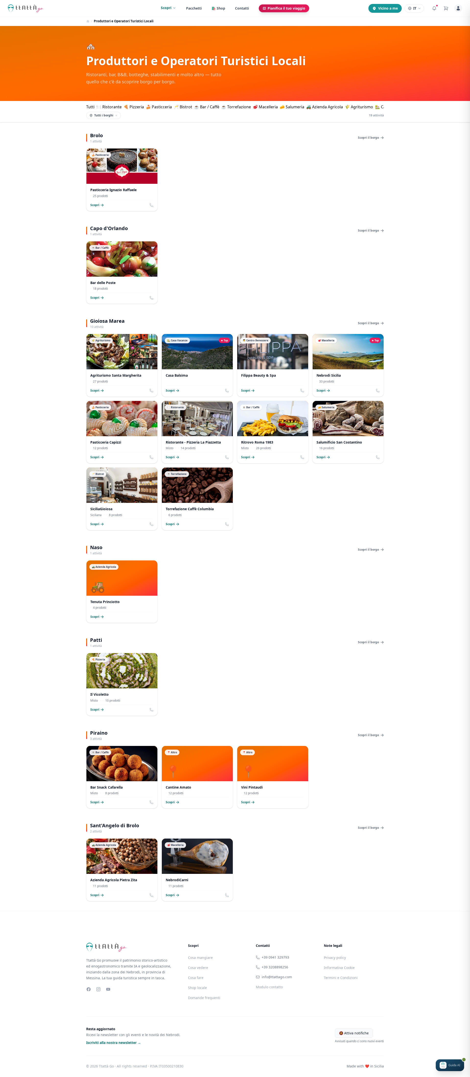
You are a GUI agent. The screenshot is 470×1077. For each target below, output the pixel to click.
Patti (96, 640)
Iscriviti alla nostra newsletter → (113, 1042)
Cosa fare (195, 977)
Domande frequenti (204, 997)
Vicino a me (388, 8)
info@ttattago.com (277, 977)
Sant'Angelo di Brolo (114, 825)
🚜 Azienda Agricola (324, 107)
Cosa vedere (198, 967)
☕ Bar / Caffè (206, 107)
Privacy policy (335, 957)
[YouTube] (108, 989)
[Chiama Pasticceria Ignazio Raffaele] (151, 205)
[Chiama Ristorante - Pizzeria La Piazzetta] (227, 457)
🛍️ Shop (218, 8)
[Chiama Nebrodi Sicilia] (378, 391)
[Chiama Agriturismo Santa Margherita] (151, 391)
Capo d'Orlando (109, 228)
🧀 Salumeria (292, 107)
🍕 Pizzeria (134, 107)
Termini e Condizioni (341, 977)
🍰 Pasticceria (159, 107)
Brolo (96, 135)
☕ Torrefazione (236, 107)
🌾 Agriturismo (359, 107)
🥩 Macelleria (265, 107)
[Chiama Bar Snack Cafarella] (151, 802)
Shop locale (197, 987)
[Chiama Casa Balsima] (227, 391)
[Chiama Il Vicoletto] (151, 710)
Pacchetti (194, 8)
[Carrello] (446, 8)
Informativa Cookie (339, 967)
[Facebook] (88, 989)
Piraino (98, 733)
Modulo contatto (269, 987)
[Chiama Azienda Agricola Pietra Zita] (151, 895)
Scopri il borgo (368, 138)
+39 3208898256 (275, 967)
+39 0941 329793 (275, 957)
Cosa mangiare (200, 957)
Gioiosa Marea (107, 321)
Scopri (166, 7)
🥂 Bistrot (183, 107)
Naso (96, 547)
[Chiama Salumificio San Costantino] (378, 457)
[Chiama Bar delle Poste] (151, 298)
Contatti (242, 8)
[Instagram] (98, 989)
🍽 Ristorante (109, 107)
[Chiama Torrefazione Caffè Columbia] (227, 524)
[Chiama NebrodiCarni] (227, 895)
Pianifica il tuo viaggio (286, 8)
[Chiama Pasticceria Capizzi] (151, 457)
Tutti (90, 107)
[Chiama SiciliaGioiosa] (151, 524)
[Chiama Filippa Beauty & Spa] (302, 391)
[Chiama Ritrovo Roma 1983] (302, 457)
